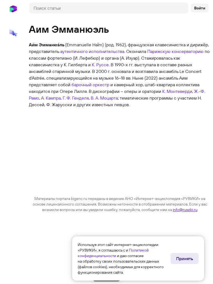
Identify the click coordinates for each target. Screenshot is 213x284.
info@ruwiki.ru (185, 209)
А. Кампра (51, 98)
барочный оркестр (90, 84)
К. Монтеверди (177, 91)
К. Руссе (100, 64)
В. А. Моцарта (104, 98)
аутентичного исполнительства (92, 51)
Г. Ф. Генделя (76, 98)
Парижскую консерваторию (175, 51)
